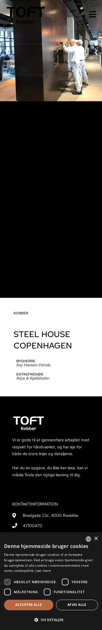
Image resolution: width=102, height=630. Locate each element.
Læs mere (43, 570)
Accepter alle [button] (28, 604)
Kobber (21, 313)
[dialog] (51, 581)
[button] (6, 50)
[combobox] (88, 539)
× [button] (96, 539)
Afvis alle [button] (76, 604)
